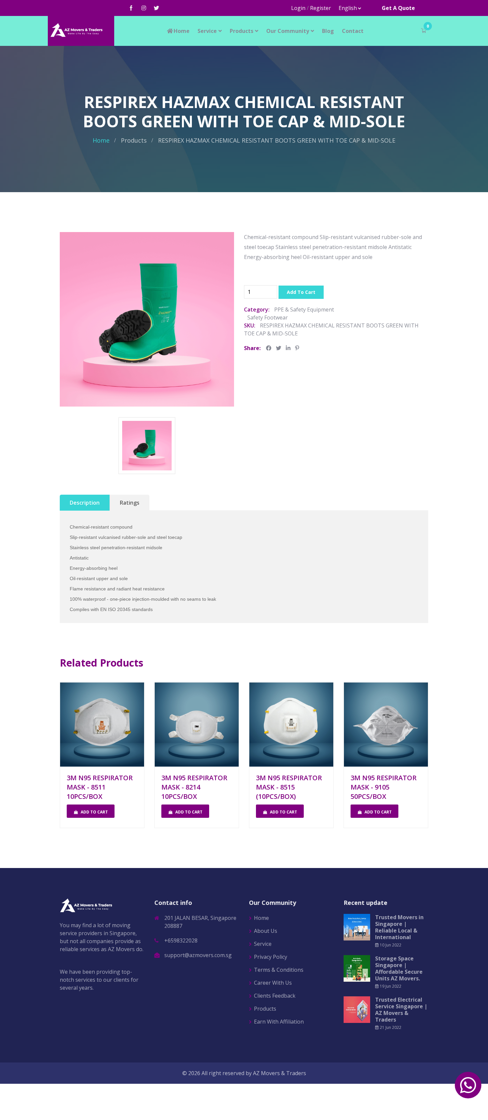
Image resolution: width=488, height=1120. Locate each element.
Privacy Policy (270, 956)
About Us (265, 930)
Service (207, 31)
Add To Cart (301, 292)
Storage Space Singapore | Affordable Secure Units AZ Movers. (399, 968)
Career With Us (273, 982)
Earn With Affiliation (279, 1021)
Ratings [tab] (129, 502)
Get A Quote (398, 8)
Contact (353, 31)
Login (298, 8)
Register (320, 8)
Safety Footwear (267, 317)
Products (241, 31)
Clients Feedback (274, 995)
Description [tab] (85, 502)
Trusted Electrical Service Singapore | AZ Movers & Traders (401, 1009)
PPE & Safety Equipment (304, 309)
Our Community (287, 31)
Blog (328, 31)
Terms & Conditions (278, 969)
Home (182, 31)
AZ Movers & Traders (279, 1073)
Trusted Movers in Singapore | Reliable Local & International (399, 927)
